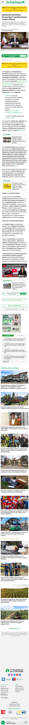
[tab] (8, 335)
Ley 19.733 (3, 686)
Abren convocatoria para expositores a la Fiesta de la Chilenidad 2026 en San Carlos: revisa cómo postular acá (14, 512)
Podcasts (17, 691)
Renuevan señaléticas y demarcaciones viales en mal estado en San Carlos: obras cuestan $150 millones (14, 357)
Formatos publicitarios (14, 706)
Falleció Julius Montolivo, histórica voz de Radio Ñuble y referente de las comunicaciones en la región (14, 428)
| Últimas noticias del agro (9, 539)
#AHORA (7, 96)
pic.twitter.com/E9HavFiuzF (13, 112)
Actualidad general (7, 30)
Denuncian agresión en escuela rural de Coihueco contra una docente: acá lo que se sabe (14, 407)
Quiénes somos (4, 688)
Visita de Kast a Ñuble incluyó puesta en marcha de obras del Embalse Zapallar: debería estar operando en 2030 (14, 579)
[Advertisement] (14, 652)
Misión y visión (4, 690)
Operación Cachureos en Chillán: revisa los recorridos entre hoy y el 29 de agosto (13, 491)
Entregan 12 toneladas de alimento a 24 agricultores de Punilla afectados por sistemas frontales (14, 557)
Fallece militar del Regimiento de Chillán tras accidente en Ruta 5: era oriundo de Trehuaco (14, 471)
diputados (21, 299)
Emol (16, 166)
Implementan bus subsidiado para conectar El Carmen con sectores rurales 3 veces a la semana (14, 534)
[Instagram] (12, 675)
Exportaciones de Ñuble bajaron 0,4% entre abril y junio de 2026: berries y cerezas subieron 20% (15, 351)
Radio (16, 684)
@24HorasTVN (14, 111)
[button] (14, 628)
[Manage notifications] (26, 722)
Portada (12, 300)
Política (8, 300)
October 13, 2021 (10, 118)
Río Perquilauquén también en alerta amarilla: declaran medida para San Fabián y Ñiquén (14, 339)
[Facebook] (9, 675)
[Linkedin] (20, 675)
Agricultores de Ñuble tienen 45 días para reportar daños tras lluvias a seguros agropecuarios (12, 622)
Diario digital (4, 684)
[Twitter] (14, 675)
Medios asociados (19, 690)
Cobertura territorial (14, 704)
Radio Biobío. (22, 130)
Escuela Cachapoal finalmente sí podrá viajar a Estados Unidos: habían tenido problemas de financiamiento (14, 450)
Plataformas (14, 702)
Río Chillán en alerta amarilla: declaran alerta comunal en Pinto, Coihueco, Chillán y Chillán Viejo (14, 345)
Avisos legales (4, 697)
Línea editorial (4, 692)
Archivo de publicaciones (4, 694)
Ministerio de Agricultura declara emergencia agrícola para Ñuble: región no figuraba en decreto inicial (14, 601)
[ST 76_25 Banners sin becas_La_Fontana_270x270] (11, 332)
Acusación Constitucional (12, 299)
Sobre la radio (18, 686)
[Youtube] (17, 675)
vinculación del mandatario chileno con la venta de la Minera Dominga (14, 83)
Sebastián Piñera (18, 300)
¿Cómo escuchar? (19, 688)
